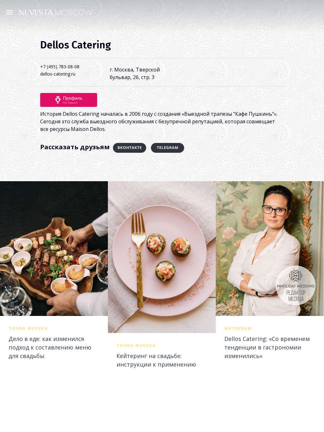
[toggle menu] (11, 12)
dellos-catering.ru (57, 74)
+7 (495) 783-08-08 (59, 67)
